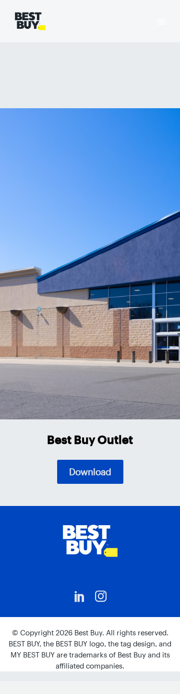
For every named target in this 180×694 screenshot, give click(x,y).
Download (90, 472)
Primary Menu (161, 21)
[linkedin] (79, 596)
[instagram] (101, 596)
